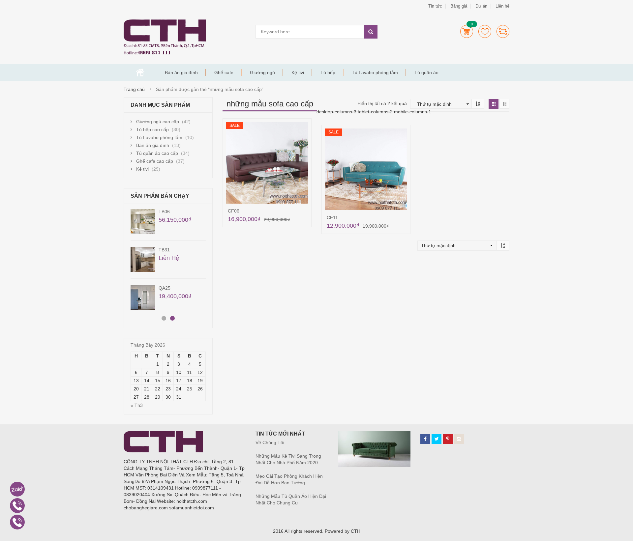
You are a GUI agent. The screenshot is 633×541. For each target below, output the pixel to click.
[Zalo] (17, 489)
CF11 (332, 217)
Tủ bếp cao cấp (152, 129)
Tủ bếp (327, 72)
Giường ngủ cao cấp (157, 121)
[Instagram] (459, 439)
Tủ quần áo (426, 72)
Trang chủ (140, 72)
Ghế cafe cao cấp (154, 161)
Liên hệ (502, 6)
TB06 (164, 211)
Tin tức (435, 6)
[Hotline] (17, 505)
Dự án (481, 6)
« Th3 (137, 405)
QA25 (164, 288)
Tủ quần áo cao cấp (157, 153)
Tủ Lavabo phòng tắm (375, 72)
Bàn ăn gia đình (181, 72)
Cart (466, 31)
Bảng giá (458, 6)
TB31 (164, 249)
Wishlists (484, 31)
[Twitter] (436, 439)
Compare (503, 31)
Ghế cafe (223, 72)
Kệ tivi (297, 72)
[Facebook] (425, 439)
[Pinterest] (447, 439)
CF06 (233, 211)
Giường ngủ (262, 72)
